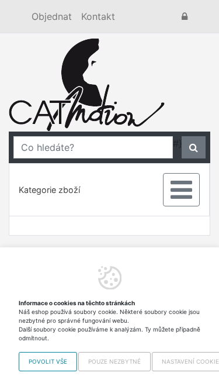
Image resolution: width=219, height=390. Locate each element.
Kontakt (98, 16)
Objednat (52, 16)
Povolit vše (48, 361)
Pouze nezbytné (114, 361)
